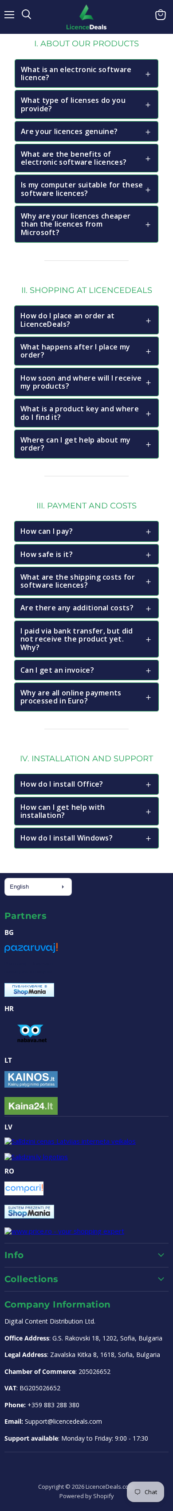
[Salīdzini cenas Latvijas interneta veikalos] (70, 1141)
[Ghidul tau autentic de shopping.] (23, 1192)
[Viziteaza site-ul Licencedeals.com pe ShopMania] (29, 1215)
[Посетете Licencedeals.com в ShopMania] (29, 994)
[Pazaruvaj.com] (31, 951)
